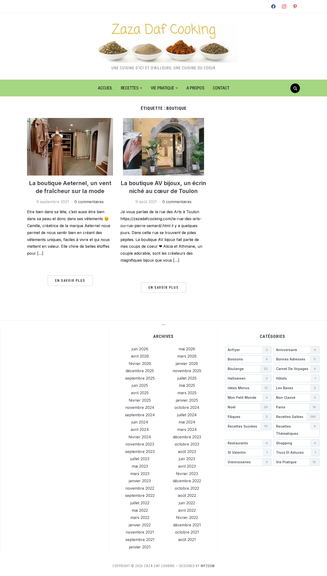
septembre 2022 (140, 495)
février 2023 (187, 473)
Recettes (130, 87)
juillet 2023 (139, 458)
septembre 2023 (140, 451)
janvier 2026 (187, 363)
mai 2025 (187, 385)
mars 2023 (139, 473)
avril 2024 (140, 429)
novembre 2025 (187, 370)
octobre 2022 (187, 488)
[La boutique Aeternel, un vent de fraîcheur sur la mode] (70, 120)
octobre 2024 (187, 407)
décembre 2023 (187, 437)
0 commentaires (89, 201)
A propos (195, 87)
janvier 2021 (140, 547)
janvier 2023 (140, 480)
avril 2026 (140, 356)
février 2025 (140, 400)
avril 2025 (140, 392)
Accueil (105, 87)
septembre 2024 (140, 414)
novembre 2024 (139, 407)
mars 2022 (139, 517)
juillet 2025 (187, 378)
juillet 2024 (187, 414)
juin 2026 (140, 349)
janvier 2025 (187, 400)
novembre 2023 (139, 444)
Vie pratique (162, 87)
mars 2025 (187, 392)
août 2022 (187, 495)
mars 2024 (187, 429)
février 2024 (140, 437)
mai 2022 (140, 510)
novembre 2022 (139, 488)
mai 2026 (187, 349)
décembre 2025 (140, 370)
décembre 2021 (187, 525)
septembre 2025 (140, 378)
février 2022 (187, 517)
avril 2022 (187, 510)
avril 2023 (187, 466)
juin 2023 (187, 458)
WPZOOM (208, 566)
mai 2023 (140, 466)
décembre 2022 (187, 480)
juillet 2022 (139, 502)
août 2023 (187, 451)
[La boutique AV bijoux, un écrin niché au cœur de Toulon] (163, 120)
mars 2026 (187, 356)
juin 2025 (140, 385)
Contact (221, 87)
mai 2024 (187, 422)
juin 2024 (139, 422)
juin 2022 (187, 502)
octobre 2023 (187, 444)
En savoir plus (70, 280)
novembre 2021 (140, 532)
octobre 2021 (187, 532)
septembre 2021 (139, 539)
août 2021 (187, 539)
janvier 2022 (140, 525)
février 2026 (140, 363)
